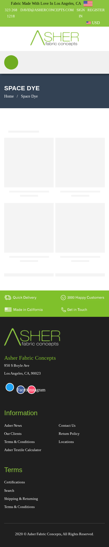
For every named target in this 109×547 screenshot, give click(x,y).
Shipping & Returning (21, 499)
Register (96, 10)
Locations (66, 442)
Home (9, 96)
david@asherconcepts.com (47, 10)
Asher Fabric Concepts (30, 358)
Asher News (13, 425)
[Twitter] (10, 387)
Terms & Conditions (19, 442)
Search (9, 490)
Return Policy (69, 433)
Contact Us (67, 425)
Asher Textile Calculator (22, 450)
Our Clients (13, 433)
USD (95, 23)
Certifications (14, 482)
